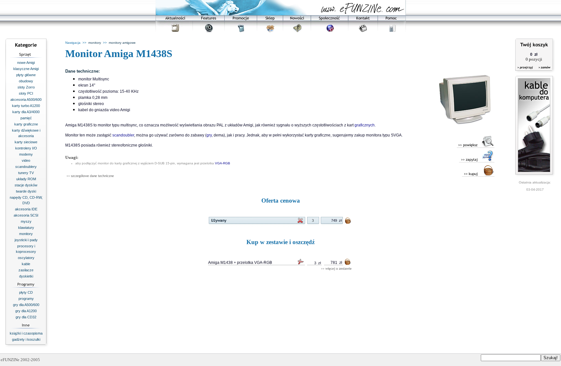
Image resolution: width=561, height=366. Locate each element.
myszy (26, 221)
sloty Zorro (26, 87)
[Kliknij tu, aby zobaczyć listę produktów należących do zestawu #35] (336, 269)
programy (26, 299)
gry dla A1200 (26, 311)
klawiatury (26, 228)
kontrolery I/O (26, 148)
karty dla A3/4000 (26, 112)
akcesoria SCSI (26, 215)
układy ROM (26, 179)
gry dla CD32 (26, 317)
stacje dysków (26, 185)
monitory (26, 234)
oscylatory (26, 258)
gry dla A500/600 (26, 305)
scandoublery (26, 167)
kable (26, 264)
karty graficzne (26, 124)
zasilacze (26, 270)
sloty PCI (26, 93)
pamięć (26, 118)
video (26, 160)
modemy (26, 154)
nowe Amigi (26, 63)
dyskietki (26, 276)
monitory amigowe (122, 42)
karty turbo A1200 (26, 106)
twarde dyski (26, 191)
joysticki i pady (26, 240)
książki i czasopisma (26, 333)
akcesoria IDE (26, 209)
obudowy (26, 81)
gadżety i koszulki (26, 339)
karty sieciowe (26, 142)
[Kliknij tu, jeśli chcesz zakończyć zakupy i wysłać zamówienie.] (543, 71)
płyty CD (26, 292)
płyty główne (26, 75)
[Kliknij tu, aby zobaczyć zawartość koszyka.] (526, 71)
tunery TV (26, 173)
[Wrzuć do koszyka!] (348, 222)
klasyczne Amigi (26, 69)
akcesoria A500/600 (26, 99)
